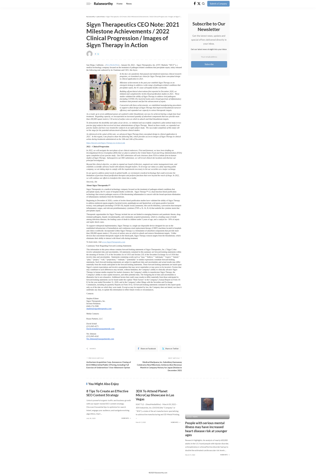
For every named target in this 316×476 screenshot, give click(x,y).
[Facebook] (194, 3)
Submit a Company (218, 3)
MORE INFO (125, 418)
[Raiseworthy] (103, 4)
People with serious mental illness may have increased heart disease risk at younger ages (206, 429)
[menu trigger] (90, 3)
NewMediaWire (112, 65)
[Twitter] (199, 3)
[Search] (203, 3)
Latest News (192, 417)
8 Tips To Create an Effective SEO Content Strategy (107, 393)
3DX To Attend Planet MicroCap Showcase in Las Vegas (155, 395)
